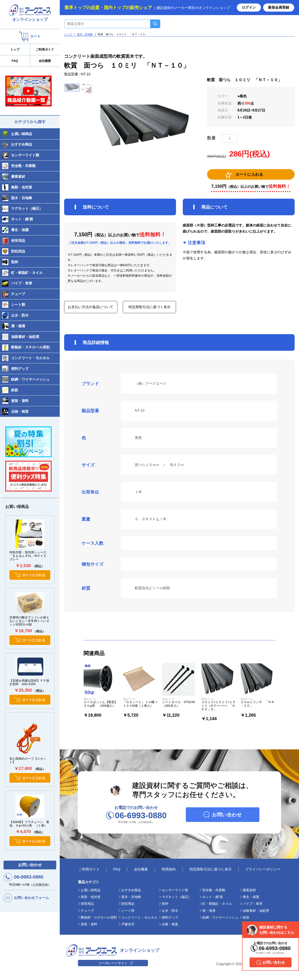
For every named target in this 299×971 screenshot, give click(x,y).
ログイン (249, 7)
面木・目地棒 (85, 34)
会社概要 (45, 61)
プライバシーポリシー (262, 869)
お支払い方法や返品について (90, 307)
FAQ (15, 61)
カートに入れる (249, 174)
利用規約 (169, 869)
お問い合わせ (30, 865)
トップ (14, 49)
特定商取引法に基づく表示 (149, 307)
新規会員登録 (278, 7)
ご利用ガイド (45, 49)
